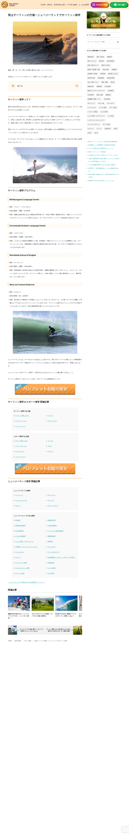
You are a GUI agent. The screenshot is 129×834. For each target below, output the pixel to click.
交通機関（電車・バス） (94, 99)
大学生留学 (91, 95)
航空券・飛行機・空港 (94, 69)
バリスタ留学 (52, 568)
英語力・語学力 (106, 65)
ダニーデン (51, 500)
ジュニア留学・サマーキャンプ (96, 116)
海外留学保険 (110, 78)
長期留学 (109, 57)
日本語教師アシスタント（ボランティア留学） (61, 557)
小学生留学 (108, 86)
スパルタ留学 (104, 111)
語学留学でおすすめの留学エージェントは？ (101, 180)
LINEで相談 (121, 5)
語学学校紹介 (110, 61)
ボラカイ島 (101, 103)
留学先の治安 (91, 78)
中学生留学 (107, 99)
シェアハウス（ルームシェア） (96, 120)
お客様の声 (108, 128)
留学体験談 (101, 78)
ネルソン (17, 505)
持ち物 (112, 82)
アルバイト (91, 128)
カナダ (50, 446)
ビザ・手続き (113, 107)
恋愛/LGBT (91, 86)
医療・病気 (100, 95)
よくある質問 (84, 5)
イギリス (50, 451)
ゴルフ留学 (51, 573)
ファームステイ (19, 552)
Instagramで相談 (101, 5)
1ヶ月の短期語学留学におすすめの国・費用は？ (102, 165)
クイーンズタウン (53, 505)
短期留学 (114, 69)
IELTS (96, 133)
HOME (43, 5)
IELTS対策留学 (19, 531)
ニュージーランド (20, 426)
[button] (77, 86)
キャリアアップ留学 (21, 562)
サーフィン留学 (19, 573)
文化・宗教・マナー (93, 82)
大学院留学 (111, 90)
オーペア (17, 557)
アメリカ (50, 415)
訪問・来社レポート (93, 65)
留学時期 (102, 73)
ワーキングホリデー (54, 552)
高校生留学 (91, 57)
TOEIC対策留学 (52, 525)
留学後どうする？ (113, 73)
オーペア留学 (106, 124)
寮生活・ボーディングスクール (96, 90)
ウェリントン (19, 495)
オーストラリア (52, 421)
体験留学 (108, 95)
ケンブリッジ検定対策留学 (55, 531)
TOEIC (115, 128)
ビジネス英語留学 (20, 536)
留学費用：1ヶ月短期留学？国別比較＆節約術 (101, 145)
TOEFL (90, 133)
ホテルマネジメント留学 (22, 568)
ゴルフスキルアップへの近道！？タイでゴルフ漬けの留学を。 (42, 615)
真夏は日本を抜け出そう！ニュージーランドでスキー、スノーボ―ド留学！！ (18, 616)
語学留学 (17, 520)
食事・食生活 (100, 57)
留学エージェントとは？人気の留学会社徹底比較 (102, 141)
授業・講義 (105, 82)
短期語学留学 (52, 520)
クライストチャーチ (21, 500)
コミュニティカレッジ (94, 124)
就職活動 (99, 86)
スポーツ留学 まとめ (21, 441)
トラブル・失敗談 (92, 111)
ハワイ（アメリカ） (21, 421)
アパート (99, 128)
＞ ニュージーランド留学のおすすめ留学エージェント (26, 582)
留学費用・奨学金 (92, 73)
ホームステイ (52, 547)
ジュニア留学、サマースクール (24, 541)
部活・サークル (92, 61)
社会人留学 (106, 69)
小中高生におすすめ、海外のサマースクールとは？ (103, 155)
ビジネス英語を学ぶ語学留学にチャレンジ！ (101, 148)
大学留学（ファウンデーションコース (26, 547)
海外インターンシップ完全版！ (97, 152)
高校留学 (50, 541)
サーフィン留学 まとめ (22, 415)
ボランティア (91, 103)
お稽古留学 (51, 562)
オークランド (52, 495)
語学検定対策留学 (20, 525)
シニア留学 (111, 116)
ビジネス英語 (102, 107)
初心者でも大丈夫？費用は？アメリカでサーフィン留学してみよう (65, 615)
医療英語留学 (52, 536)
